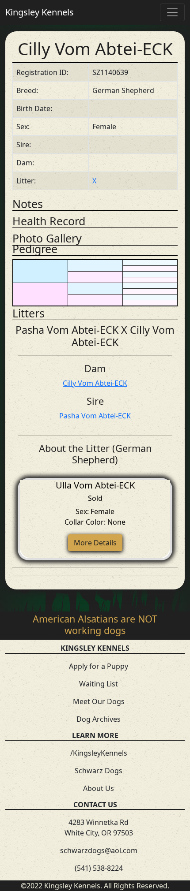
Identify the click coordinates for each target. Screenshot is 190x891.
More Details (95, 543)
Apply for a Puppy (98, 666)
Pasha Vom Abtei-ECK (95, 416)
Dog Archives (98, 719)
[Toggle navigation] (172, 12)
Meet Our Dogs (99, 701)
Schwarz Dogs (98, 770)
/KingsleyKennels (98, 753)
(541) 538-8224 (99, 868)
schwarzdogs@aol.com (98, 850)
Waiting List (98, 684)
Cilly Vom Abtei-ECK (95, 383)
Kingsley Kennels (39, 12)
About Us (98, 788)
